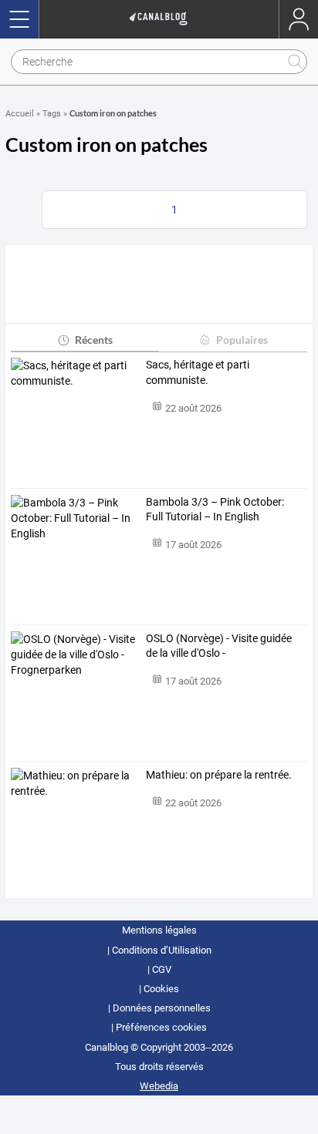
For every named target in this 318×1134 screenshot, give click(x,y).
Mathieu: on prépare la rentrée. (219, 775)
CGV (161, 969)
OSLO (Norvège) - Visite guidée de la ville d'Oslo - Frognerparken (219, 646)
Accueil (19, 114)
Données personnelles (162, 1008)
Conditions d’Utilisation (161, 950)
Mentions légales (159, 930)
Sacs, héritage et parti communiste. (197, 372)
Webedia (159, 1086)
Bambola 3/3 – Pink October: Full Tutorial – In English (215, 509)
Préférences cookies (161, 1027)
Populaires (242, 339)
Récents (94, 339)
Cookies (161, 988)
